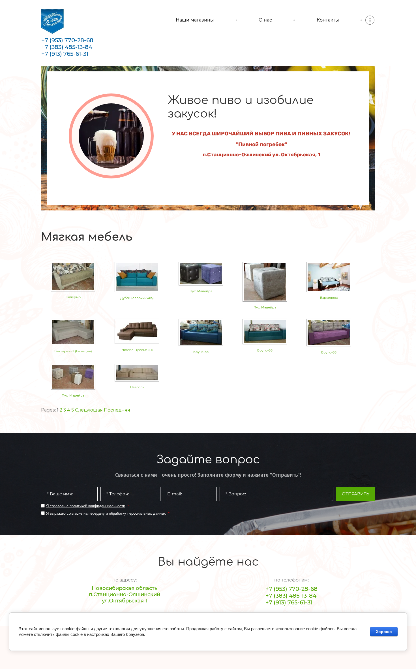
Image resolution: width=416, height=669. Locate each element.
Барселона (329, 298)
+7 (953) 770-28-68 (67, 40)
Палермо (73, 297)
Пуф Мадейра (201, 291)
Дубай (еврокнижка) (137, 298)
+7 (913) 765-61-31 (64, 53)
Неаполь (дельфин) (137, 350)
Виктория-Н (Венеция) (73, 351)
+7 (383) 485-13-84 (66, 47)
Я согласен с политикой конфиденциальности (85, 506)
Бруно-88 (201, 352)
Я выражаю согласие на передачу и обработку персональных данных (106, 513)
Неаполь (137, 387)
